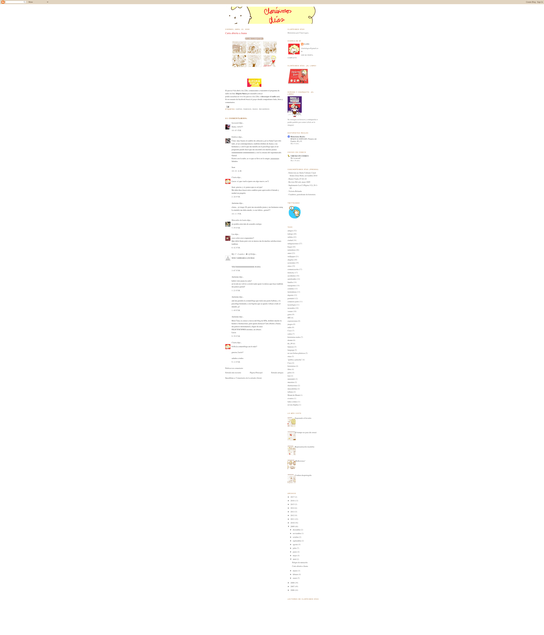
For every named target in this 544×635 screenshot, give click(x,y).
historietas (292, 366)
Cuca (290, 363)
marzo (295, 570)
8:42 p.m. (236, 247)
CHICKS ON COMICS (300, 155)
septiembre (297, 540)
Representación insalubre (304, 446)
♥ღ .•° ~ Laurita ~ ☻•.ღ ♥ (242, 254)
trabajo (290, 234)
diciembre (297, 529)
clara (306, 44)
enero (295, 578)
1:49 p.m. (236, 310)
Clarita (234, 177)
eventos (291, 398)
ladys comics (293, 401)
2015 (293, 504)
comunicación (293, 269)
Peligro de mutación (300, 562)
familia (290, 282)
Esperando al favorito (303, 418)
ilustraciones (292, 385)
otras (289, 356)
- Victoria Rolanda (295, 191)
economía (291, 262)
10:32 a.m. (237, 171)
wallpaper (291, 256)
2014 (293, 508)
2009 (293, 526)
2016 (293, 500)
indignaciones (293, 243)
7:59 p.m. (236, 227)
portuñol (291, 298)
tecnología (292, 304)
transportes (292, 285)
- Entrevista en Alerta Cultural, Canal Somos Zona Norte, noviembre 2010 (302, 174)
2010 (293, 522)
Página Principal (256, 372)
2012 (293, 515)
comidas (291, 288)
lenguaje (291, 350)
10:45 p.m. (237, 130)
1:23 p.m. (236, 290)
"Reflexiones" (300, 461)
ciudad (290, 240)
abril (295, 559)
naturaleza (292, 250)
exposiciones (293, 321)
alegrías (291, 259)
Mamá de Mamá (294, 395)
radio (255, 109)
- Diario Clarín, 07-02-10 (297, 179)
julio (295, 548)
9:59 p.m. (236, 336)
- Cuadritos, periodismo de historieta (301, 194)
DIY (289, 317)
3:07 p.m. (236, 270)
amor (289, 253)
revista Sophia (293, 404)
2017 (293, 497)
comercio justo (293, 301)
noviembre (297, 533)
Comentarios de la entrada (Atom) (249, 378)
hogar (290, 246)
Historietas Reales (298, 136)
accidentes (292, 275)
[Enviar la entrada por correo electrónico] (227, 106)
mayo (295, 555)
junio (295, 551)
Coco (290, 330)
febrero (296, 574)
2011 (293, 519)
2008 (293, 582)
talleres (290, 392)
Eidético (235, 137)
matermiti (291, 379)
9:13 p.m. (236, 362)
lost (289, 376)
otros (289, 266)
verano (290, 311)
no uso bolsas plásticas (296, 353)
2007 (293, 586)
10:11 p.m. (237, 213)
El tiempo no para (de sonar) (305, 432)
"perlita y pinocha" (295, 359)
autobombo (292, 279)
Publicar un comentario (234, 368)
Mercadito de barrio (239, 220)
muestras (291, 382)
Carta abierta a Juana (236, 33)
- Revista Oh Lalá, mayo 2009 (299, 182)
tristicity (291, 272)
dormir (290, 340)
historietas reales (294, 337)
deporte (290, 295)
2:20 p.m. (236, 196)
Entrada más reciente (233, 372)
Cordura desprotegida (303, 475)
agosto (295, 544)
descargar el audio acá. (270, 96)
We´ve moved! (296, 158)
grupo (254, 99)
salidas (290, 237)
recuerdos (264, 109)
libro (289, 369)
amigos (290, 230)
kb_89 (290, 343)
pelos (290, 372)
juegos (290, 324)
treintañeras (292, 292)
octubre (296, 537)
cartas (239, 109)
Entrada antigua (277, 372)
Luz (233, 234)
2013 (293, 511)
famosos (247, 109)
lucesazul (235, 123)
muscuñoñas (292, 388)
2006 (293, 590)
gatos (290, 314)
